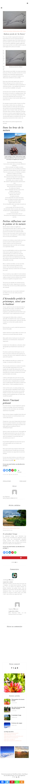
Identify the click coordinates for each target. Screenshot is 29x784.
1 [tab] (12, 562)
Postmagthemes (21, 775)
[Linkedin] (10, 469)
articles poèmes (16, 31)
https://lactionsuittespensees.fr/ (11, 733)
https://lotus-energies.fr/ (9, 739)
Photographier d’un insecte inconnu (17, 700)
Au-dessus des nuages (11, 535)
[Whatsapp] (15, 469)
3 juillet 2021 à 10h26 (8, 582)
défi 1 (21, 31)
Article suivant (23, 481)
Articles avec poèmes (7, 31)
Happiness (7, 496)
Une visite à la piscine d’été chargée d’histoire (18, 708)
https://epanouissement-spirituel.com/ (12, 740)
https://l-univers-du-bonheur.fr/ (11, 737)
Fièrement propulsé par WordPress (9, 774)
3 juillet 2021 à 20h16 (13, 611)
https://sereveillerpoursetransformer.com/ (13, 736)
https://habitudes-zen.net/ (10, 734)
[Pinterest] (12, 469)
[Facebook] (4, 469)
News (24, 31)
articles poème (16, 528)
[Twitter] (7, 469)
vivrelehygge (6, 579)
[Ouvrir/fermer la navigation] (1, 8)
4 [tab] (16, 562)
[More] (21, 782)
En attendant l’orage (16, 715)
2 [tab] (13, 562)
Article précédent (7, 481)
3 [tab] (15, 562)
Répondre (12, 579)
